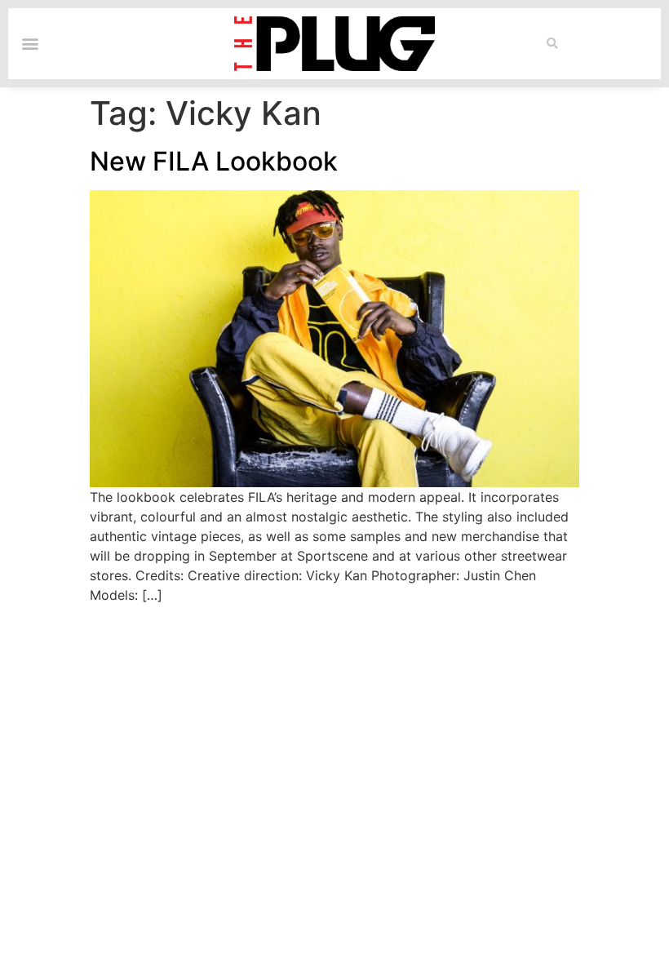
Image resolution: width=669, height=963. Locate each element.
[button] (552, 43)
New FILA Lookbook (214, 161)
